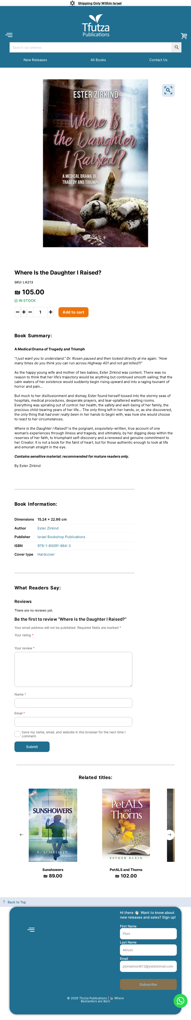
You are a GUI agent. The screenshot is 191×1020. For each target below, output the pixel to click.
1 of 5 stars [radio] (16, 641)
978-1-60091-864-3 (54, 545)
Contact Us (158, 60)
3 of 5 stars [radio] (26, 641)
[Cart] (184, 35)
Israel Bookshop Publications (61, 537)
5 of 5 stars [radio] (36, 641)
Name (20, 694)
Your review (24, 648)
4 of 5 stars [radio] (31, 641)
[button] (8, 34)
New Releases (35, 60)
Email (19, 713)
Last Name (128, 942)
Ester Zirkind (48, 528)
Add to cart (73, 312)
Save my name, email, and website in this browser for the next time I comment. (74, 734)
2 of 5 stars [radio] (21, 641)
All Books (98, 60)
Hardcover (46, 554)
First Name (128, 926)
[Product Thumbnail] (168, 90)
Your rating (24, 635)
